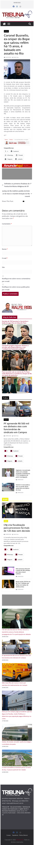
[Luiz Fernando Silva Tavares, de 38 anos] (8, 475)
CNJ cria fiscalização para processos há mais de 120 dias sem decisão (17, 527)
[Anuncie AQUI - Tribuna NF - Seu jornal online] (17, 165)
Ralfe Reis (16, 57)
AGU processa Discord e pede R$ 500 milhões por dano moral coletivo (23, 571)
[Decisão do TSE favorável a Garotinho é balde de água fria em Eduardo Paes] (17, 325)
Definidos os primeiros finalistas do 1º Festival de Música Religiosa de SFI (17, 185)
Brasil (5, 521)
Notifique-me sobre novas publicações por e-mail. (16, 288)
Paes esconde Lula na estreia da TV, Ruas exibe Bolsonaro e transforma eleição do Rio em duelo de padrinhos (17, 373)
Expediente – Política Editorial (20, 835)
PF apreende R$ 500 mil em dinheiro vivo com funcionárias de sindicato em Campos (16, 428)
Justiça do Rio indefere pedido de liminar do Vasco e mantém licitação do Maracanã (16, 193)
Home (6, 139)
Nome (5, 249)
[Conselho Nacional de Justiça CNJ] (17, 510)
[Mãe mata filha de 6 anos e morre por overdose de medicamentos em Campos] (17, 664)
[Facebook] (14, 6)
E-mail (5, 258)
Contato (9, 835)
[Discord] (8, 573)
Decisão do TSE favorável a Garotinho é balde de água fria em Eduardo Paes (15, 322)
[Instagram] (17, 6)
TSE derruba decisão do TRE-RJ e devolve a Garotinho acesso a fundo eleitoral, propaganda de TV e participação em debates (16, 632)
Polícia (6, 31)
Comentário (7, 224)
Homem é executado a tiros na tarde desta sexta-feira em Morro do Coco (23, 487)
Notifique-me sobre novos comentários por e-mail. (16, 280)
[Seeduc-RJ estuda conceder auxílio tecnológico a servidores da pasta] (17, 725)
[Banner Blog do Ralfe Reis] (17, 307)
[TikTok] (8, 585)
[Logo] (17, 789)
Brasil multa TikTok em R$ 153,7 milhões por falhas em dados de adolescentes (23, 584)
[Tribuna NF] (17, 14)
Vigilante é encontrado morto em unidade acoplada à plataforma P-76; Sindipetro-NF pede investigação (23, 473)
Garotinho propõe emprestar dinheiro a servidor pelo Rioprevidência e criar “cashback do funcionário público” (15, 347)
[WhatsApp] (20, 6)
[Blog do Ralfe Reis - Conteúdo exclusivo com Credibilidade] (17, 142)
